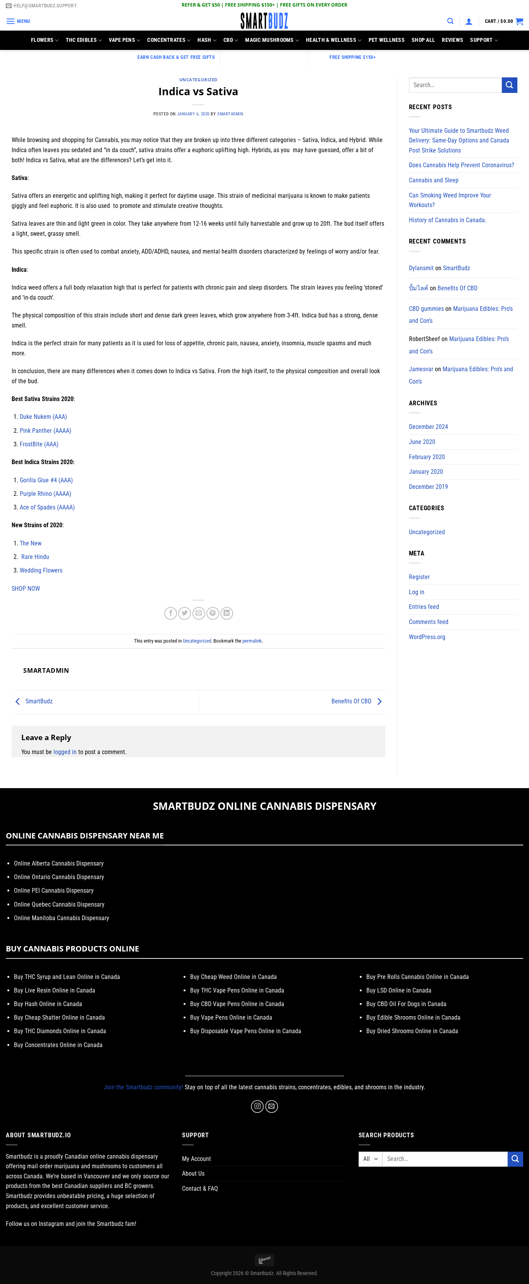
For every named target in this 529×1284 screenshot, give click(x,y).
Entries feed (424, 606)
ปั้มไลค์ (418, 288)
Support (481, 40)
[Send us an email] (271, 1106)
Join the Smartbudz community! (143, 1087)
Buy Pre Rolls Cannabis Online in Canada (417, 977)
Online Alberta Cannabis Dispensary (59, 863)
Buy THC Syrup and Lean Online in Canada (67, 977)
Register (419, 577)
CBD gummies (426, 308)
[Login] (469, 21)
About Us (193, 1173)
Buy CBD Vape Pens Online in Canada (237, 1004)
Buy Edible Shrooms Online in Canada (413, 1017)
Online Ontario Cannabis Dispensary (59, 877)
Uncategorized (198, 79)
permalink (252, 641)
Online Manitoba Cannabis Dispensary (61, 918)
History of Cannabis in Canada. (447, 220)
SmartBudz (38, 701)
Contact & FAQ (200, 1188)
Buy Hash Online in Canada (48, 1004)
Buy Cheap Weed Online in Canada (233, 977)
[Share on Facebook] (170, 613)
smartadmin (230, 114)
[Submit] (509, 85)
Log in (416, 592)
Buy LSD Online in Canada (398, 990)
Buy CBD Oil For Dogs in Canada (406, 1004)
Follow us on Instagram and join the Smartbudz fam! (71, 1223)
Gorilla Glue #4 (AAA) (46, 480)
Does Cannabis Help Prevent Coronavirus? (461, 165)
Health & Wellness (331, 40)
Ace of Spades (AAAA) (47, 507)
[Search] (450, 21)
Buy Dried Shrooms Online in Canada (412, 1031)
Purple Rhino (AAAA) (45, 493)
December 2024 (428, 426)
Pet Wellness (387, 40)
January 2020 (426, 471)
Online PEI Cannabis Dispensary (54, 890)
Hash (204, 40)
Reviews (452, 40)
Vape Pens (122, 40)
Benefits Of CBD (352, 701)
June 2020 (422, 442)
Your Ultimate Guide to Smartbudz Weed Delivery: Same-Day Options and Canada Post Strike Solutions (459, 140)
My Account (196, 1158)
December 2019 (428, 486)
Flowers (42, 40)
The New (30, 543)
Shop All (423, 40)
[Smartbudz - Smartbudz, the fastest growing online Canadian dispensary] (264, 21)
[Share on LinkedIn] (226, 613)
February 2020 (427, 457)
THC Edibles (81, 40)
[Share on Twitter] (184, 613)
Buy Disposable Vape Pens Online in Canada (245, 1031)
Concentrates (166, 40)
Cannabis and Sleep (434, 180)
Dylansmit (421, 268)
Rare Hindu (35, 557)
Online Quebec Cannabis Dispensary (59, 904)
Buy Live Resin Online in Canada (54, 990)
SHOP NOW (26, 588)
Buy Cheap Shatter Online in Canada (59, 1017)
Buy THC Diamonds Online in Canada (60, 1031)
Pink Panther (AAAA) (45, 430)
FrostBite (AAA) (39, 444)
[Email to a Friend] (198, 613)
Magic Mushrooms (269, 40)
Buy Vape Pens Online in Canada (231, 1017)
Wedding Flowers (41, 570)
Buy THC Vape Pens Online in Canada (237, 990)
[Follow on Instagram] (257, 1106)
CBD (228, 40)
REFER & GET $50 (201, 5)
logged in (65, 752)
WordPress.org (427, 637)
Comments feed (428, 622)
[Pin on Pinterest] (212, 613)
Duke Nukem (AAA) (43, 416)
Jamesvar (421, 369)
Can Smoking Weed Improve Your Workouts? (450, 200)
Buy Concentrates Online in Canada (58, 1045)
